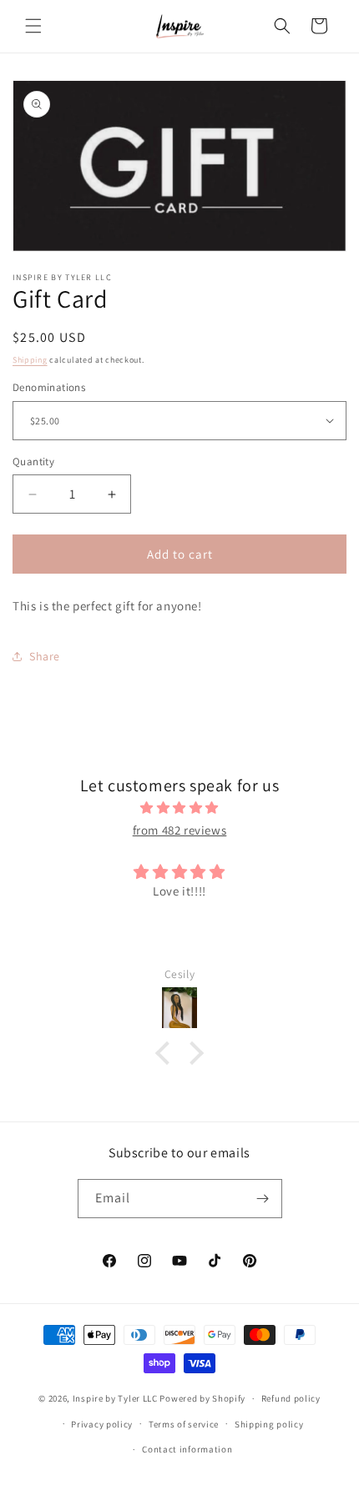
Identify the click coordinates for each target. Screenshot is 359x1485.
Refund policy (291, 1398)
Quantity (33, 461)
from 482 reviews (180, 830)
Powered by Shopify (202, 1398)
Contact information (187, 1449)
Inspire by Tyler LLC (115, 1398)
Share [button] (44, 656)
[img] (179, 807)
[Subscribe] (263, 1198)
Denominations (49, 387)
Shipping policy (269, 1424)
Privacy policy (102, 1424)
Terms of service (184, 1424)
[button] (33, 26)
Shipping (30, 359)
